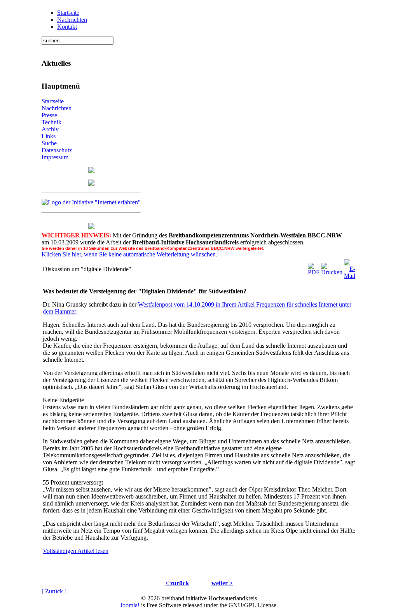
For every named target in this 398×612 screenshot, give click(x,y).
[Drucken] (331, 267)
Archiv (50, 129)
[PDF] (313, 267)
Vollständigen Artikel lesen (75, 550)
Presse (49, 115)
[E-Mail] (349, 267)
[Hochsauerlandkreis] (91, 171)
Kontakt (67, 26)
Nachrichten (72, 19)
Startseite (68, 12)
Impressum (55, 157)
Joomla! (130, 605)
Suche (49, 143)
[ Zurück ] (54, 591)
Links (49, 136)
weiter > (222, 583)
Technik (51, 122)
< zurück (177, 583)
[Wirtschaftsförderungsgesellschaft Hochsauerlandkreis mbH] (91, 183)
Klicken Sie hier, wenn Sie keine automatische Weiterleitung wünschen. (129, 254)
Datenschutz (57, 150)
